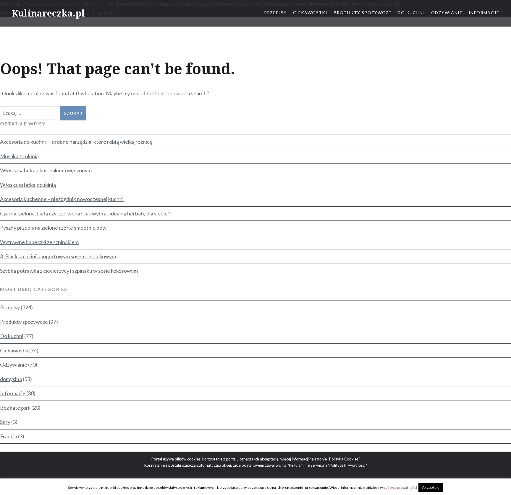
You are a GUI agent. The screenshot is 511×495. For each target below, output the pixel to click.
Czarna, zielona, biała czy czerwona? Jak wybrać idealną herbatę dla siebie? (85, 213)
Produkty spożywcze (362, 12)
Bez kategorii (15, 407)
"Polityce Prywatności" (347, 465)
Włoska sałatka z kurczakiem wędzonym (46, 170)
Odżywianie (447, 12)
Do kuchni (411, 12)
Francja (8, 436)
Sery (5, 422)
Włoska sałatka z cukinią (28, 185)
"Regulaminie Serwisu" (306, 465)
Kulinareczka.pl (48, 13)
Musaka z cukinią (19, 156)
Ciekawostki (310, 12)
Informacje (484, 12)
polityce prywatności (400, 487)
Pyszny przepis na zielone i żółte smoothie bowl (54, 227)
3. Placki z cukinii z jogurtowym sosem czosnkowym (58, 256)
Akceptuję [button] (430, 487)
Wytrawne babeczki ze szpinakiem (39, 242)
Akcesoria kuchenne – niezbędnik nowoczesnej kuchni (62, 199)
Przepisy (275, 12)
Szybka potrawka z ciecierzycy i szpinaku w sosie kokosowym (69, 270)
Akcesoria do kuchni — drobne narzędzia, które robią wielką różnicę (76, 141)
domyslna (11, 379)
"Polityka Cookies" (344, 459)
